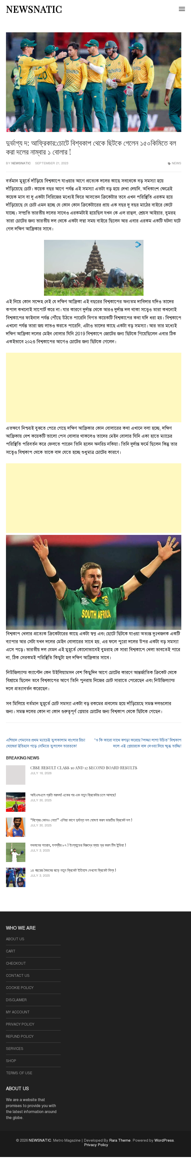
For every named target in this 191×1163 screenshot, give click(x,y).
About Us (15, 939)
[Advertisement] (93, 387)
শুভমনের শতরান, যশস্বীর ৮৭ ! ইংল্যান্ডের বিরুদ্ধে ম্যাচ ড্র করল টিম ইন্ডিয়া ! (78, 845)
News (176, 163)
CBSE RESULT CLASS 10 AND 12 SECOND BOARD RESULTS (83, 767)
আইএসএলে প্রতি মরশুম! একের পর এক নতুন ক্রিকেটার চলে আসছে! (73, 794)
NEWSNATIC (34, 8)
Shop (11, 1061)
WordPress (164, 1140)
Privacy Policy (20, 1024)
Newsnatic (21, 163)
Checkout (16, 963)
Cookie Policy (20, 988)
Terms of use (19, 1073)
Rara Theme (120, 1140)
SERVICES (14, 1049)
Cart (10, 951)
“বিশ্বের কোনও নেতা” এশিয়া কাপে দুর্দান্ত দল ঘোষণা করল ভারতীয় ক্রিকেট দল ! (81, 819)
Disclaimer (16, 1000)
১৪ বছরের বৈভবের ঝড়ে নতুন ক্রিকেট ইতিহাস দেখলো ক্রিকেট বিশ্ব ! (73, 870)
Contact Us (18, 976)
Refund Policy (20, 1036)
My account (18, 1012)
